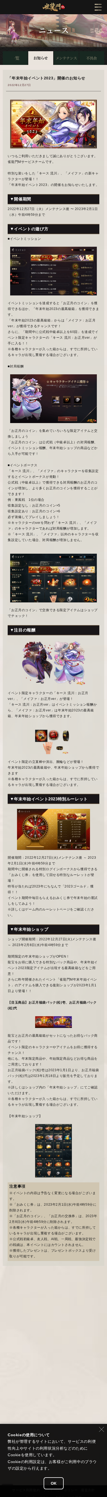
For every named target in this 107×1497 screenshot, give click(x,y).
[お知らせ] (40, 58)
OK (54, 1483)
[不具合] (91, 58)
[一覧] (15, 58)
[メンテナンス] (66, 58)
